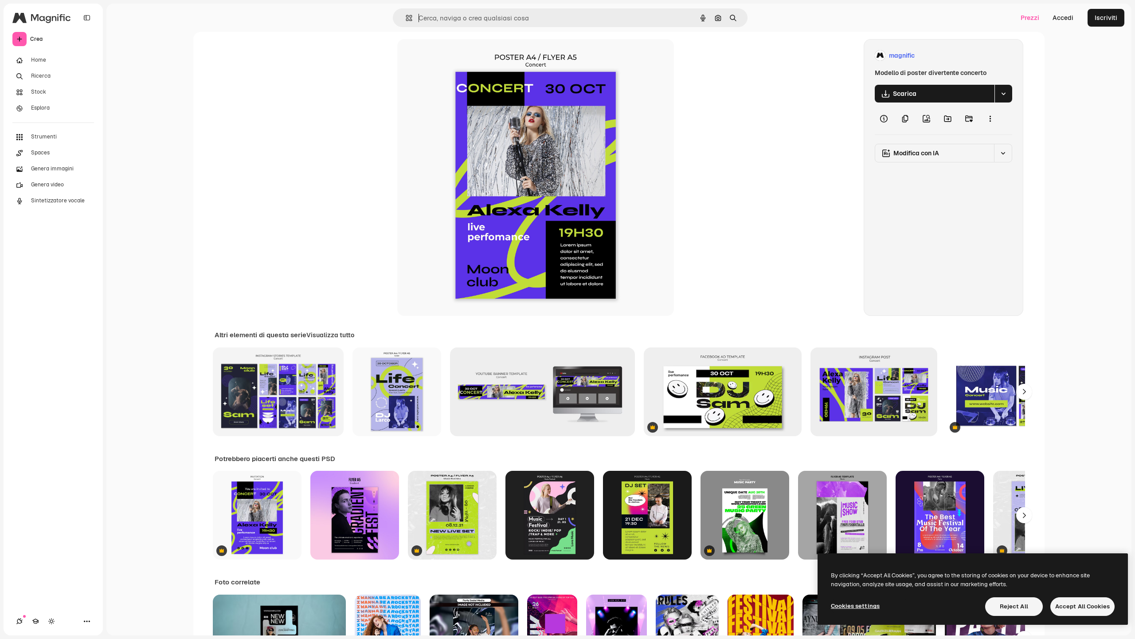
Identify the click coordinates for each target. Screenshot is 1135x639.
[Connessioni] (19, 621)
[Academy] (35, 621)
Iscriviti (1106, 18)
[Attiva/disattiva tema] (51, 621)
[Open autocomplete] (405, 18)
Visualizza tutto (330, 335)
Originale (456, 55)
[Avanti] (1024, 391)
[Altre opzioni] (990, 118)
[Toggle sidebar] (87, 18)
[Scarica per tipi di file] (1003, 94)
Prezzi (1030, 18)
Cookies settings (855, 606)
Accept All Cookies (1082, 606)
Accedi (1063, 18)
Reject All (1014, 606)
